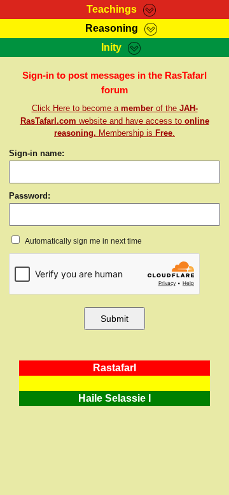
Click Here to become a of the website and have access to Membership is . (114, 120)
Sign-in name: (36, 153)
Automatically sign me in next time (83, 241)
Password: (29, 196)
